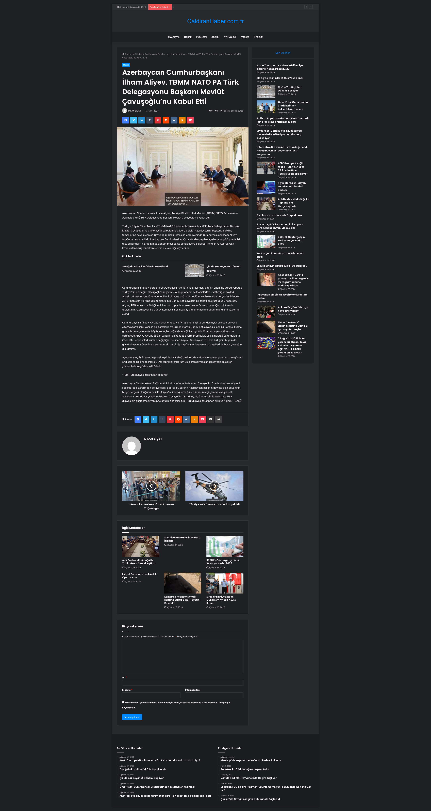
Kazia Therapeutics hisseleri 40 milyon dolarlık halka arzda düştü (280, 67)
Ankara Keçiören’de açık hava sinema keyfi (293, 309)
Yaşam (245, 37)
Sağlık (215, 37)
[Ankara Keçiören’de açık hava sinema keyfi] (266, 312)
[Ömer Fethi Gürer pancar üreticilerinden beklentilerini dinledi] (266, 106)
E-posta (127, 690)
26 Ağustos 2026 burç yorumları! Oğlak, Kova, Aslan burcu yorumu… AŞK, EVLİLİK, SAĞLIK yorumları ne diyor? (292, 345)
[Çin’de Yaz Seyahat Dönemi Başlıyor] (194, 270)
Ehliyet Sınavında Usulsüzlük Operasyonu (139, 575)
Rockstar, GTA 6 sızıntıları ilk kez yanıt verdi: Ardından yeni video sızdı (280, 226)
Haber (188, 37)
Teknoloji (230, 37)
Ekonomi (201, 37)
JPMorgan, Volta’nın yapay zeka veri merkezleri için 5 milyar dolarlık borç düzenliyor (279, 134)
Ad (124, 677)
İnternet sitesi (192, 690)
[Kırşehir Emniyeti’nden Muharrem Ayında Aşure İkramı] (224, 583)
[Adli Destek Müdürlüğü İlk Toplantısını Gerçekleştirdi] (140, 546)
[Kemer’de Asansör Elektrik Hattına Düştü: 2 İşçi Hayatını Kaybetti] (182, 583)
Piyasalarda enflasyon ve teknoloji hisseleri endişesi (292, 186)
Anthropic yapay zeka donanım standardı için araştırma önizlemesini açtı (283, 120)
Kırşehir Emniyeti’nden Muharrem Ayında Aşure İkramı (221, 600)
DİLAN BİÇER (134, 111)
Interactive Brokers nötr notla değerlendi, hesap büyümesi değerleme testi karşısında (282, 150)
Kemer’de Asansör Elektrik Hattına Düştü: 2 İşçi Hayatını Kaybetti (182, 600)
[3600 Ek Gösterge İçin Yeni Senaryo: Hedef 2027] (224, 546)
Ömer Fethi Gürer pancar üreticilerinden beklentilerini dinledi (293, 105)
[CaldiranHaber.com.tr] (215, 21)
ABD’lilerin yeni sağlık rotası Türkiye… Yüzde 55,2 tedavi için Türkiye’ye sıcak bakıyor (292, 169)
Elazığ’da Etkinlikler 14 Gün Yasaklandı (145, 266)
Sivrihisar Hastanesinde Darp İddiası (182, 539)
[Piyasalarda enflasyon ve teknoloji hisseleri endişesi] (266, 187)
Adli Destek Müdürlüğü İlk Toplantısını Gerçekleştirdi (138, 561)
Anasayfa (173, 37)
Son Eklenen (282, 52)
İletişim (258, 37)
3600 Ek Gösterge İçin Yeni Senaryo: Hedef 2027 (222, 561)
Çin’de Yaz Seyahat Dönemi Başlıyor (191, 7)
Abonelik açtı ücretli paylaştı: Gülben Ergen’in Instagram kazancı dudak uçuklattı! (293, 280)
